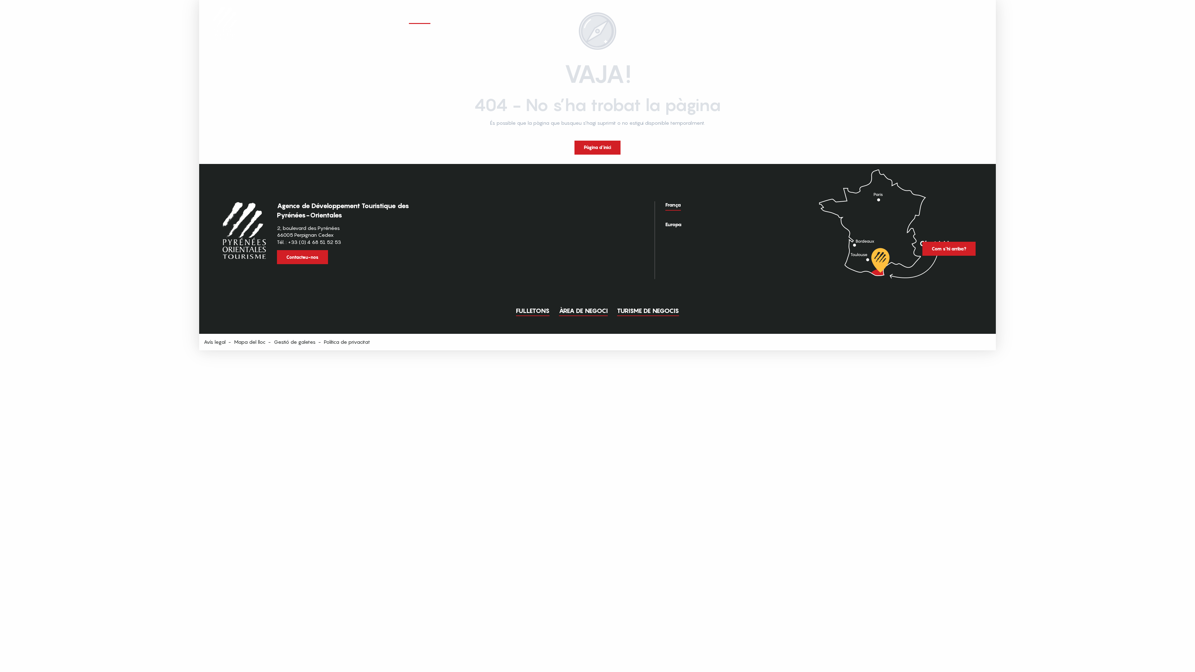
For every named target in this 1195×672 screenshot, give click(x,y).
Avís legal (215, 342)
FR (967, 18)
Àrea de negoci (583, 311)
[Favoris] (944, 18)
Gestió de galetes (295, 342)
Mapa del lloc (249, 342)
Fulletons (533, 311)
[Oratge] (956, 18)
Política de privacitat (347, 342)
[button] (979, 18)
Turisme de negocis (648, 311)
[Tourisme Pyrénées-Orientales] (226, 16)
